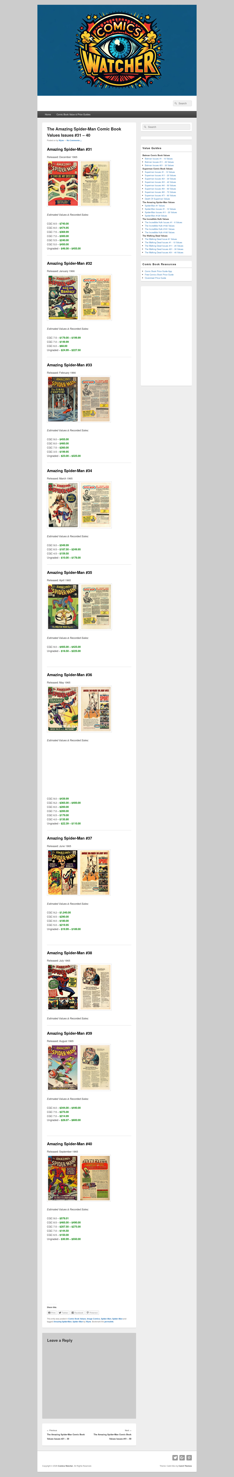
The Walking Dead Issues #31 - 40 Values (164, 252)
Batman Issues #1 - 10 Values (159, 158)
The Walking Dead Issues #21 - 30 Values (164, 249)
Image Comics (93, 1318)
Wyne (61, 140)
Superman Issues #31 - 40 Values (160, 181)
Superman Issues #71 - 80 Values (160, 195)
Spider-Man (106, 1318)
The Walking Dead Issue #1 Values (161, 239)
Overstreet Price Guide (155, 277)
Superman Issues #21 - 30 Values (160, 178)
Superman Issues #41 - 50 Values (160, 185)
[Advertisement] (89, 769)
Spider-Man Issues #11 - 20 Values (161, 212)
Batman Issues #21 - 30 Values (159, 165)
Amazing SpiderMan (62, 1321)
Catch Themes (185, 1465)
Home (48, 114)
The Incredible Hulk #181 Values (160, 228)
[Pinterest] (189, 1457)
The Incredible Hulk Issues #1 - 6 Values (163, 222)
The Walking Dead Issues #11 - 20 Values (164, 245)
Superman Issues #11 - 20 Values (160, 175)
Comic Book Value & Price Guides (73, 114)
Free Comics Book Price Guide (159, 274)
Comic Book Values (77, 1318)
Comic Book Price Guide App (158, 271)
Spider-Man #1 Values (155, 205)
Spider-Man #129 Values (156, 215)
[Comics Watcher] (117, 95)
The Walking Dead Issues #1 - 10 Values (163, 242)
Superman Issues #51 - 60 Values (160, 188)
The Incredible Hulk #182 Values (160, 225)
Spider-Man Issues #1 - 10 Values (160, 208)
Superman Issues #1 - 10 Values (160, 171)
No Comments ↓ (74, 140)
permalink (108, 1321)
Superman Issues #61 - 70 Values (160, 192)
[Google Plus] (182, 1457)
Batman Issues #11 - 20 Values (159, 161)
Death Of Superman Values (157, 198)
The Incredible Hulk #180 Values (160, 232)
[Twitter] (175, 1457)
